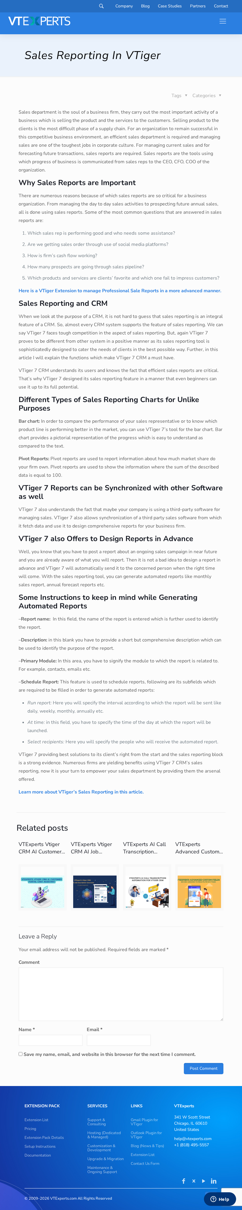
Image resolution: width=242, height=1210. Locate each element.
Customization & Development (101, 1148)
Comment (29, 962)
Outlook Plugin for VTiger (146, 1135)
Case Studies (170, 6)
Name (27, 1029)
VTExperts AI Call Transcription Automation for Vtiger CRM (144, 855)
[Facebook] (183, 1182)
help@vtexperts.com (193, 1139)
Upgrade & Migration (105, 1159)
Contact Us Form (145, 1163)
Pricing (30, 1128)
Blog (145, 6)
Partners (198, 6)
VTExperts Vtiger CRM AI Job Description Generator (91, 855)
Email (94, 1029)
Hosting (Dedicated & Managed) (104, 1135)
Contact (221, 6)
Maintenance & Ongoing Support (102, 1170)
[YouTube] (204, 1182)
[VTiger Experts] (39, 21)
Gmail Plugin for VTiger (144, 1122)
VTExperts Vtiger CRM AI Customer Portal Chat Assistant (40, 855)
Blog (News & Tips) (147, 1146)
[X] (193, 1182)
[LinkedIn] (214, 1182)
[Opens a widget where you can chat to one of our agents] (220, 1199)
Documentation (37, 1155)
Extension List (36, 1120)
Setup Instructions (39, 1146)
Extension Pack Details (44, 1137)
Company (124, 6)
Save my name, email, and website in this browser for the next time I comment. (110, 1054)
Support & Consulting (96, 1122)
